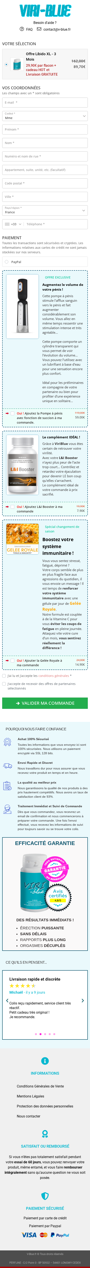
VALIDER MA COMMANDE (48, 703)
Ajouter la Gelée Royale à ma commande (39, 662)
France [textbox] (10, 212)
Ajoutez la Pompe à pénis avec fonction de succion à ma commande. (39, 417)
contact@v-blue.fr (57, 29)
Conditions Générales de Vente (40, 1086)
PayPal (16, 262)
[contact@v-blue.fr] (39, 29)
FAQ (29, 29)
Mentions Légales (30, 1096)
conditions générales (53, 676)
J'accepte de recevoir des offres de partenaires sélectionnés (42, 686)
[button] (7, 1000)
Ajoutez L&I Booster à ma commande (39, 509)
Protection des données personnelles (45, 1106)
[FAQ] (22, 29)
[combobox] (45, 210)
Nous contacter (28, 1116)
